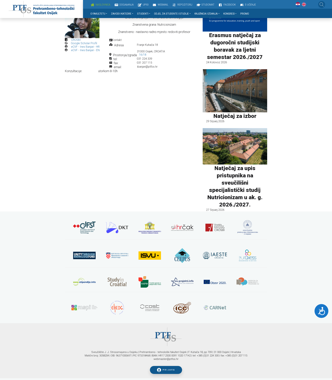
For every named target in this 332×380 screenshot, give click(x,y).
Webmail (163, 4)
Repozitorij (184, 4)
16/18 (142, 54)
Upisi (146, 4)
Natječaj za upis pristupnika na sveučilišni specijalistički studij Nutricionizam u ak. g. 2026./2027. (234, 186)
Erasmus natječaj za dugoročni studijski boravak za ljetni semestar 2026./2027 (235, 46)
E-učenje (250, 4)
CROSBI (76, 39)
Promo (244, 13)
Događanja (126, 4)
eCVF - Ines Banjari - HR (85, 46)
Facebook (230, 4)
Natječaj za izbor (234, 116)
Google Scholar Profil (84, 43)
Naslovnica (103, 4)
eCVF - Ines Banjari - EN (85, 50)
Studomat (207, 4)
